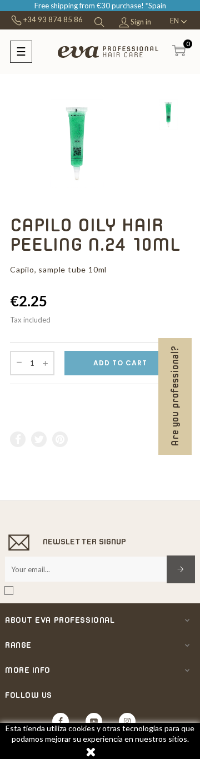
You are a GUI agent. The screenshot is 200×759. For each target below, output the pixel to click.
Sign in (140, 21)
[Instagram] (127, 721)
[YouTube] (94, 721)
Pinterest (60, 439)
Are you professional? (175, 396)
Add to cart (120, 363)
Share (18, 439)
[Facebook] (60, 721)
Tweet (39, 439)
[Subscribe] (181, 569)
